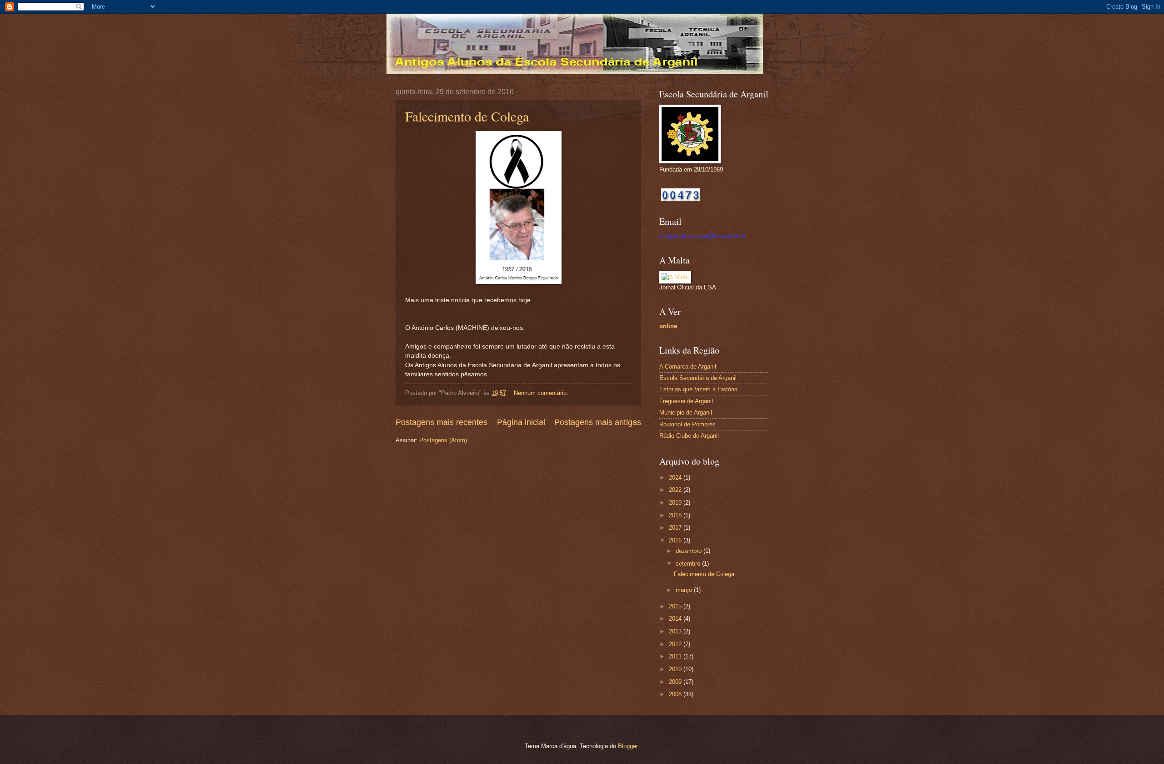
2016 (676, 540)
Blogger (627, 746)
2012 (676, 644)
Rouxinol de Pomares (687, 424)
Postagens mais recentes (441, 422)
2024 (676, 477)
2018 (676, 515)
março (685, 590)
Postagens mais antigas (597, 422)
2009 (676, 681)
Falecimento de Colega (467, 116)
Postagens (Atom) (443, 440)
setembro (689, 563)
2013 (676, 631)
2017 (676, 527)
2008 (676, 694)
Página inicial (521, 422)
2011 (676, 656)
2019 (676, 502)
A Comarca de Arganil (687, 366)
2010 (676, 669)
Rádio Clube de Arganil (689, 435)
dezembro (689, 550)
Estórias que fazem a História (698, 389)
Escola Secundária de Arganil (698, 377)
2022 (676, 489)
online (668, 326)
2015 (676, 606)
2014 (676, 618)
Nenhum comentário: (542, 393)
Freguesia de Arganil (686, 401)
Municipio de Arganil (685, 412)
